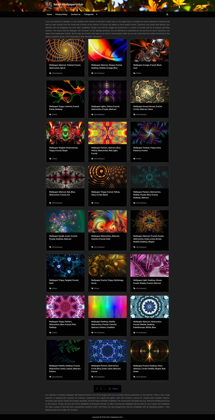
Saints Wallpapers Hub (68, 4)
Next (115, 389)
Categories (89, 14)
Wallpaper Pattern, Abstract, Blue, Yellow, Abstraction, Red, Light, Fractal (106, 150)
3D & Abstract (57, 73)
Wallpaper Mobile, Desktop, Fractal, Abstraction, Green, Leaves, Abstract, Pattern (65, 368)
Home (49, 14)
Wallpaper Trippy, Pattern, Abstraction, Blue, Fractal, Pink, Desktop (62, 324)
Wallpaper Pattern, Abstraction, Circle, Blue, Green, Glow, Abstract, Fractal (106, 368)
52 (110, 389)
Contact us (75, 14)
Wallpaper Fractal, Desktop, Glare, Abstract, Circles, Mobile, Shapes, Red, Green (149, 368)
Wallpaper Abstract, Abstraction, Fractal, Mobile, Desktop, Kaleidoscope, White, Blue (147, 324)
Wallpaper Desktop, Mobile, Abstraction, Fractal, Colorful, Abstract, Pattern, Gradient (104, 324)
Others (138, 73)
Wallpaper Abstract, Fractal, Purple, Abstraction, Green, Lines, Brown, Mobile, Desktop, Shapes (148, 239)
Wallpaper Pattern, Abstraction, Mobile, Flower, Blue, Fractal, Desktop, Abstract (147, 195)
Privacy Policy (61, 14)
